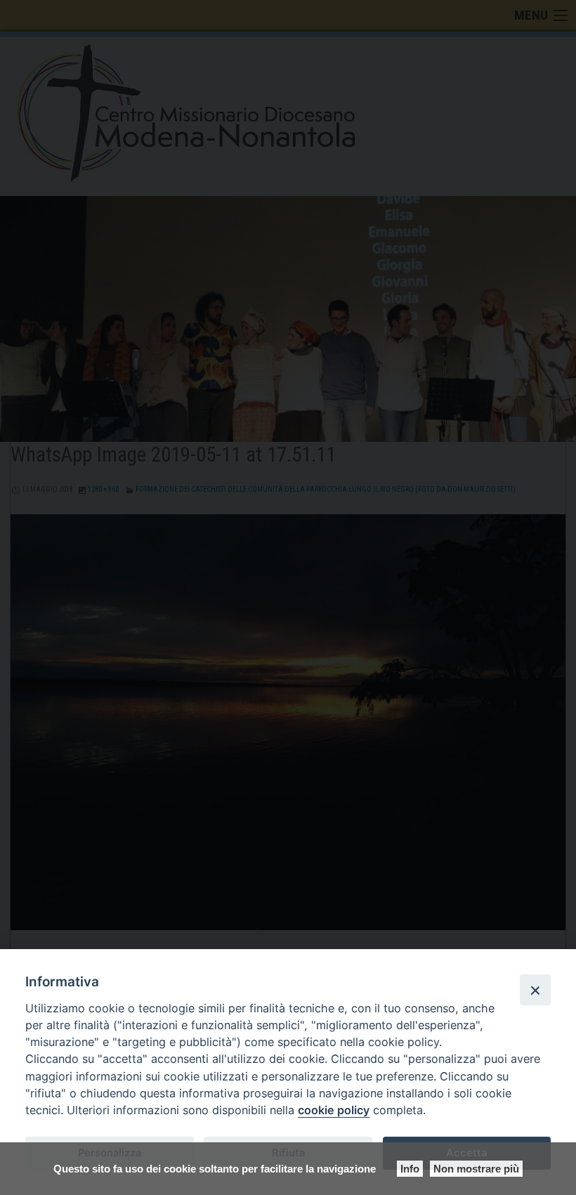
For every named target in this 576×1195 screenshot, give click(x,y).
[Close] (535, 989)
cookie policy (333, 1110)
